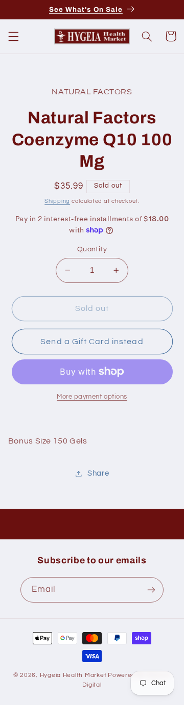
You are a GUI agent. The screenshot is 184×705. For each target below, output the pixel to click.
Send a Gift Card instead (91, 341)
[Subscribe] (151, 589)
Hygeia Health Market (73, 675)
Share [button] (98, 473)
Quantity (92, 249)
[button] (13, 36)
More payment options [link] (92, 397)
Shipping (57, 201)
